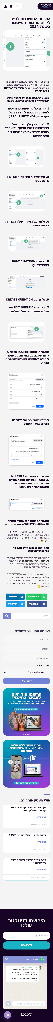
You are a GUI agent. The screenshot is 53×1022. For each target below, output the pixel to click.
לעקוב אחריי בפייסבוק (35, 561)
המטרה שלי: (43, 666)
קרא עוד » (41, 817)
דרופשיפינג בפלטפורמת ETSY (27, 835)
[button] (37, 597)
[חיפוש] (7, 616)
